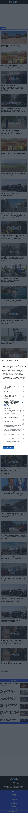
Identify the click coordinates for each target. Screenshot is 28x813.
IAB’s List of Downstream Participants (15, 380)
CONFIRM (8, 447)
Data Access (14, 452)
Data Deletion (6, 452)
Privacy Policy (21, 452)
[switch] (23, 386)
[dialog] (14, 406)
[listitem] (14, 384)
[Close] (25, 361)
